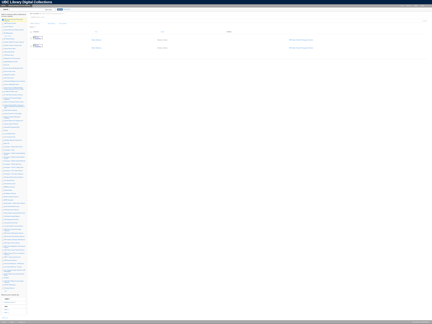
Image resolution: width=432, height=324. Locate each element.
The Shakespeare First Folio (11, 219)
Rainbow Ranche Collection (11, 196)
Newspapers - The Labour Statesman (13, 174)
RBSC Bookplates (8, 200)
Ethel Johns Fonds (9, 78)
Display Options (51, 23)
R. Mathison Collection (10, 193)
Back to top (5, 317)
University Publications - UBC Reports (14, 263)
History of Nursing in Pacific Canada (13, 101)
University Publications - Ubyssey (13, 266)
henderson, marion (9, 302)
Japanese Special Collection (11, 124)
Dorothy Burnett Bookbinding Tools (13, 68)
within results (48, 9)
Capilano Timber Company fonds (13, 45)
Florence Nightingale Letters (11, 84)
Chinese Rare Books (9, 51)
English (423, 5)
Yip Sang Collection (9, 288)
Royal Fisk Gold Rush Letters (11, 206)
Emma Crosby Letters (9, 71)
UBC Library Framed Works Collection (14, 250)
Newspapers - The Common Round (13, 170)
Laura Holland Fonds (9, 133)
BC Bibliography (8, 33)
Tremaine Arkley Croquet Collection (13, 226)
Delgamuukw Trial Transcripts (12, 58)
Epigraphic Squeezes (9, 74)
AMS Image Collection (10, 23)
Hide (5, 291)
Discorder (6, 65)
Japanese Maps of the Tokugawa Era (13, 120)
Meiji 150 (6, 143)
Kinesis (6, 130)
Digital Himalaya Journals (11, 61)
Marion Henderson (96, 40)
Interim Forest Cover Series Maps (12, 113)
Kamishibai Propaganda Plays (12, 127)
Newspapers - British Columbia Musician (14, 160)
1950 (5, 312)
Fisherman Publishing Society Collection (14, 81)
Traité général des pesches (11, 222)
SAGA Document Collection (11, 209)
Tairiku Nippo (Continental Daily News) (14, 213)
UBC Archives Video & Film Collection (14, 236)
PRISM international (9, 187)
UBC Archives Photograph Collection (14, 233)
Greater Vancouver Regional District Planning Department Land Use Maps (14, 88)
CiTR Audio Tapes (9, 55)
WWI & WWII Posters (10, 284)
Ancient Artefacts (8, 26)
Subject (7, 299)
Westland (6, 277)
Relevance (37, 23)
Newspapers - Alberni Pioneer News (13, 146)
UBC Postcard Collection (10, 260)
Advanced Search (66, 9)
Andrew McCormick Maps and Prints (14, 29)
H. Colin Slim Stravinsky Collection (13, 94)
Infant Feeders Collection (10, 110)
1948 (5, 309)
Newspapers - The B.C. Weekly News (13, 167)
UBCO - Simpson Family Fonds (12, 257)
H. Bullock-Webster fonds (11, 91)
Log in (402, 5)
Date (6, 306)
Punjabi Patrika (8, 190)
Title (96, 31)
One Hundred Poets (9, 180)
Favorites (408, 5)
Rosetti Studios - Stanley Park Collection (14, 203)
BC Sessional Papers (9, 38)
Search (5, 9)
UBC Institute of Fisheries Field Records (14, 239)
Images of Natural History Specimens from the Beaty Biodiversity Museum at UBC (14, 106)
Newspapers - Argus (9, 150)
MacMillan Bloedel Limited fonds (13, 140)
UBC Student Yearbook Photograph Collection (301, 40)
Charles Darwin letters (10, 48)
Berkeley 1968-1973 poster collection (14, 42)
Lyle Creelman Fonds (9, 137)
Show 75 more (7, 36)
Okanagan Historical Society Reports (13, 177)
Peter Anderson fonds (9, 183)
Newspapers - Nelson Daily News (12, 164)
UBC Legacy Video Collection (12, 243)
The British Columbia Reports (12, 216)
